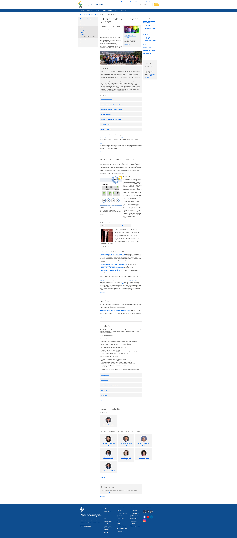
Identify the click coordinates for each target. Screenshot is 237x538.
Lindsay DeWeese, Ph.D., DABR (144, 444)
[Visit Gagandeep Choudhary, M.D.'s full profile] (126, 438)
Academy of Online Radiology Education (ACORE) (112, 104)
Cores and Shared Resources (122, 528)
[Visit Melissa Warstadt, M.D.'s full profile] (108, 466)
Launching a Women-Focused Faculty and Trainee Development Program (115, 310)
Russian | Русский (107, 511)
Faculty (82, 30)
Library (118, 529)
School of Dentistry (134, 512)
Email (131, 525)
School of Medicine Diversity (130, 36)
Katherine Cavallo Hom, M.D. (108, 444)
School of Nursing (133, 510)
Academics (132, 507)
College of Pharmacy (134, 515)
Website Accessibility (108, 521)
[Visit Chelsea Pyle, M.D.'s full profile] (108, 420)
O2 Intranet (132, 523)
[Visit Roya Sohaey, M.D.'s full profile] (144, 453)
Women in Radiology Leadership (108, 266)
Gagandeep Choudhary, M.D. (126, 444)
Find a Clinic (119, 512)
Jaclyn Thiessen (113, 492)
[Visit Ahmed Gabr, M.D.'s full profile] (108, 453)
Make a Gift (106, 520)
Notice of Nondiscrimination (85, 526)
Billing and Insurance (121, 508)
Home (81, 14)
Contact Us (116, 10)
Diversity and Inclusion (108, 524)
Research (119, 521)
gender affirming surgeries (126, 233)
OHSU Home (123, 1)
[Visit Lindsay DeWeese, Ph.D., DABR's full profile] (144, 438)
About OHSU (107, 514)
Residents (83, 32)
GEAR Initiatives (148, 38)
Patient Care (124, 10)
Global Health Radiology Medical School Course (111, 109)
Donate (142, 1)
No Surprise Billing (120, 518)
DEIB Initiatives (148, 27)
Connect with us (127, 44)
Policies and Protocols (107, 10)
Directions (151, 1)
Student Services (133, 518)
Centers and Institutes (121, 526)
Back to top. (102, 151)
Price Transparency (121, 516)
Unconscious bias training (106, 129)
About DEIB (147, 25)
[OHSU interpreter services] (151, 512)
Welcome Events (104, 395)
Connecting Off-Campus (135, 526)
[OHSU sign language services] (148, 512)
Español (105, 510)
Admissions (132, 516)
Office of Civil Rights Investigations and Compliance (108, 528)
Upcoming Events (147, 47)
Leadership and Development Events (109, 385)
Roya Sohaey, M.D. (144, 458)
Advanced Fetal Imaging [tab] (123, 225)
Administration (120, 525)
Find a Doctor (130, 1)
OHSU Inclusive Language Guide (106, 143)
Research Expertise (121, 532)
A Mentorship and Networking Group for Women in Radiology (114, 264)
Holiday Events (104, 380)
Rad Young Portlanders (106, 114)
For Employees (133, 521)
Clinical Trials (119, 515)
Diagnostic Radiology (94, 4)
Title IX (105, 530)
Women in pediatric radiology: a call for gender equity (112, 267)
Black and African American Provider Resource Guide (111, 137)
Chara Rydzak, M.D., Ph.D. (126, 458)
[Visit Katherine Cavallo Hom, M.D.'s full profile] (108, 438)
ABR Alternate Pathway (106, 99)
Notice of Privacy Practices (85, 525)
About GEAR (147, 37)
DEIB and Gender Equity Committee (88, 36)
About (118, 523)
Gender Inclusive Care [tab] (107, 225)
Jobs (146, 1)
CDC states (123, 283)
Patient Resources (121, 507)
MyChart (136, 1)
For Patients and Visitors (122, 513)
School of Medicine (133, 508)
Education (82, 10)
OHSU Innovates (120, 531)
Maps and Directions (108, 516)
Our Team (98, 10)
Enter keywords (143, 7)
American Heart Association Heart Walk (128, 280)
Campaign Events (105, 375)
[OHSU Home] (81, 4)
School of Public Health (134, 513)
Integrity (106, 523)
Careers (82, 34)
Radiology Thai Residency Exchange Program (111, 119)
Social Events (104, 390)
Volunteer (106, 532)
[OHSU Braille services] (144, 512)
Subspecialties (90, 10)
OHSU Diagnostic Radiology (106, 280)
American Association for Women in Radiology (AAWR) (113, 254)
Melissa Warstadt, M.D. (108, 470)
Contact (157, 1)
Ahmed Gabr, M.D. (108, 458)
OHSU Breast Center (123, 274)
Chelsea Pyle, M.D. (108, 425)
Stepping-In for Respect (106, 124)
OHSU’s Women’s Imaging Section (108, 274)
